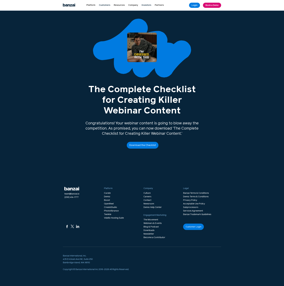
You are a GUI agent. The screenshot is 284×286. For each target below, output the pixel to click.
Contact (147, 200)
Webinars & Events (152, 223)
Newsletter (148, 234)
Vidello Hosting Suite (114, 218)
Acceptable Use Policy (194, 204)
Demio (107, 197)
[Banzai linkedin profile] (77, 226)
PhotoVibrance (111, 211)
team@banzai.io (71, 194)
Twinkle (107, 214)
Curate (107, 193)
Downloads (148, 230)
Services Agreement (193, 211)
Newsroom (148, 204)
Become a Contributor (154, 237)
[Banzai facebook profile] (67, 226)
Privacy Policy (190, 200)
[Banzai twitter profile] (72, 226)
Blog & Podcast (151, 227)
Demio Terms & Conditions (196, 197)
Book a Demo (212, 5)
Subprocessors (190, 207)
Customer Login (193, 227)
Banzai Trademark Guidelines (197, 214)
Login (194, 5)
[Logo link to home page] (69, 5)
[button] (91, 5)
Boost (107, 200)
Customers (104, 5)
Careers (147, 197)
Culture (147, 193)
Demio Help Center (152, 207)
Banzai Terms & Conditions (196, 193)
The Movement (150, 220)
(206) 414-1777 (71, 197)
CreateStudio (110, 207)
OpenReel (109, 204)
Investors (146, 5)
